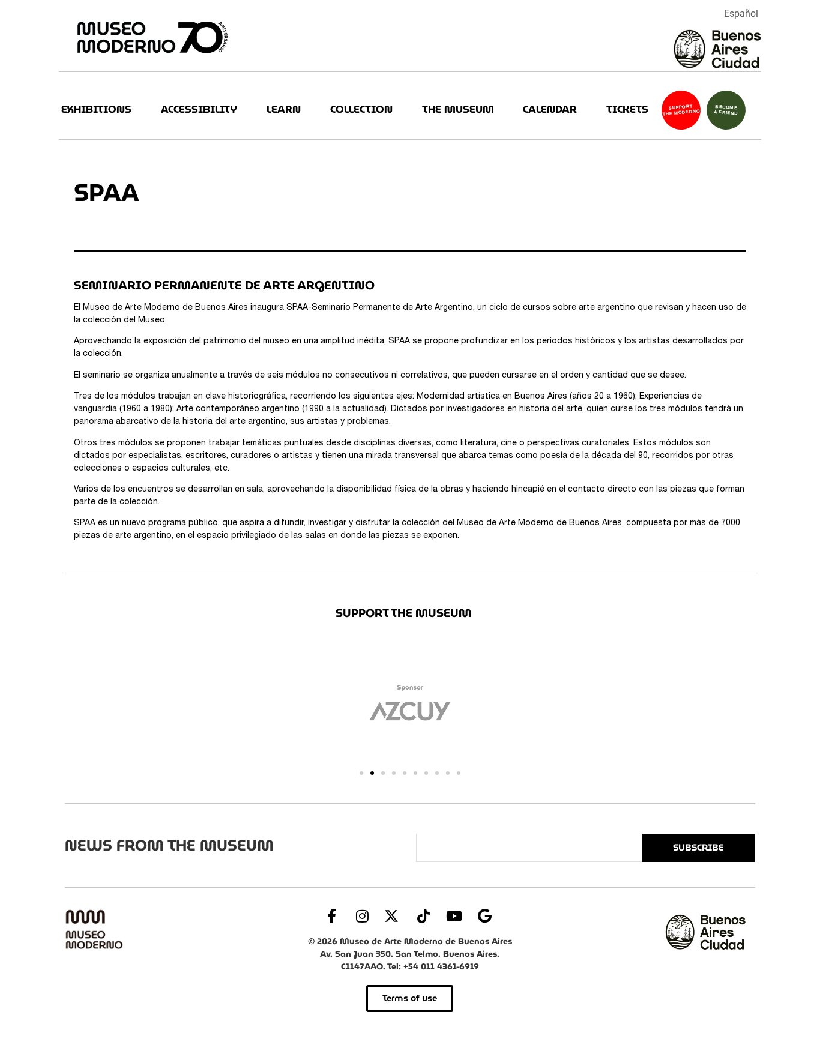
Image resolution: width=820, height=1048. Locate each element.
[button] (361, 773)
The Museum (458, 109)
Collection (361, 109)
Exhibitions (96, 109)
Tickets (627, 109)
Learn (284, 109)
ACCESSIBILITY (199, 109)
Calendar (550, 109)
